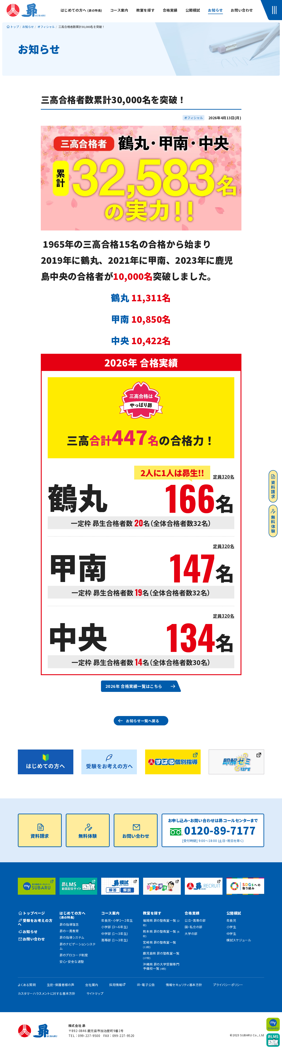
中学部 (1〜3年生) (114, 933)
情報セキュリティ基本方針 (184, 984)
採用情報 (115, 984)
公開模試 (192, 10)
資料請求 (273, 489)
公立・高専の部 (195, 920)
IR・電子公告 (146, 984)
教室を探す (145, 10)
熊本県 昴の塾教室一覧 (161, 933)
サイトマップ (95, 993)
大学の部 (191, 933)
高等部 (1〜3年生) (114, 940)
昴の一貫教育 (69, 931)
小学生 (231, 927)
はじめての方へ (81, 10)
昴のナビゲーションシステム (78, 946)
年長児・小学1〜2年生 (117, 920)
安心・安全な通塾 (72, 961)
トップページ (34, 913)
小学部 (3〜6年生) (114, 927)
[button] (275, 10)
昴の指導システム (72, 937)
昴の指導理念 (69, 924)
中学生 (231, 933)
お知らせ (215, 10)
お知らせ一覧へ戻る (142, 720)
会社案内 (91, 984)
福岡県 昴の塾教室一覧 (161, 922)
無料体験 (273, 524)
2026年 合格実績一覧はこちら (134, 686)
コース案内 (119, 10)
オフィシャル (193, 117)
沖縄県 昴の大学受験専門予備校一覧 (161, 966)
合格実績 (170, 10)
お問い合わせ (242, 10)
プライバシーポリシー (228, 984)
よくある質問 (27, 984)
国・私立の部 (193, 927)
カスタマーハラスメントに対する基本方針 (46, 993)
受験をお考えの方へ (35, 922)
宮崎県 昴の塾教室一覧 (159, 944)
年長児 (231, 920)
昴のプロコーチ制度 (74, 955)
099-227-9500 (89, 1035)
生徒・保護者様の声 (60, 984)
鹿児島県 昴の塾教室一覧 (161, 955)
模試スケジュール (238, 940)
